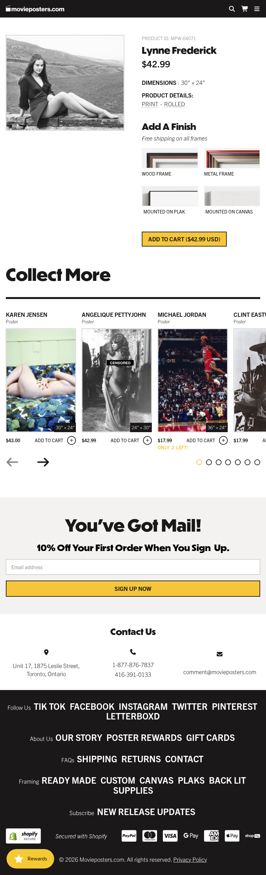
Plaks (191, 780)
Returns (141, 758)
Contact (184, 758)
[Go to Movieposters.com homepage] (35, 8)
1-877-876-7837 (133, 664)
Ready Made (69, 780)
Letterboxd (133, 715)
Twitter (190, 706)
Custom (118, 780)
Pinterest (234, 706)
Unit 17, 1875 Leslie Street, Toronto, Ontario (46, 669)
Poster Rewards (144, 737)
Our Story (78, 737)
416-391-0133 (133, 674)
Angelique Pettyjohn (114, 314)
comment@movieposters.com (219, 671)
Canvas (156, 780)
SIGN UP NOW (133, 588)
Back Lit (227, 780)
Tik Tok (50, 706)
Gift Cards (210, 737)
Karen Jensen (26, 314)
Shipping (97, 758)
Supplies (133, 790)
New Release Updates (146, 811)
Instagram (143, 706)
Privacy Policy (190, 859)
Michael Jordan (182, 314)
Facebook (92, 706)
